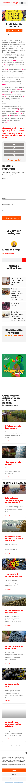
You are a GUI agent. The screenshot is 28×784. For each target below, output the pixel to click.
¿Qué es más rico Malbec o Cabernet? (14, 575)
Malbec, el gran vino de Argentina (14, 611)
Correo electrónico (7, 204)
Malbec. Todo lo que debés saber (14, 647)
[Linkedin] (15, 30)
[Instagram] (7, 30)
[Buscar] (24, 260)
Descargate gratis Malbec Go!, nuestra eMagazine (14, 538)
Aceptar (14, 770)
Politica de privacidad (18, 782)
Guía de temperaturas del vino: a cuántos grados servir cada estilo (18, 316)
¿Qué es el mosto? (15, 304)
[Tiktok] (21, 30)
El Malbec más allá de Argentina (13, 427)
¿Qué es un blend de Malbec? (14, 463)
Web (3, 211)
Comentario (5, 178)
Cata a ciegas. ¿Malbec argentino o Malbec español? (14, 500)
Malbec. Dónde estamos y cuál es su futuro (13, 724)
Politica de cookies (9, 782)
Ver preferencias (14, 779)
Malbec (4, 130)
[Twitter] (12, 30)
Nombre (4, 198)
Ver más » (7, 441)
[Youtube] (18, 30)
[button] (25, 753)
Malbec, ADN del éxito (12, 685)
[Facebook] (9, 30)
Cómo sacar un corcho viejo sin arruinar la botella (17, 281)
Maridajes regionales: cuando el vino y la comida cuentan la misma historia (18, 294)
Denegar (14, 774)
